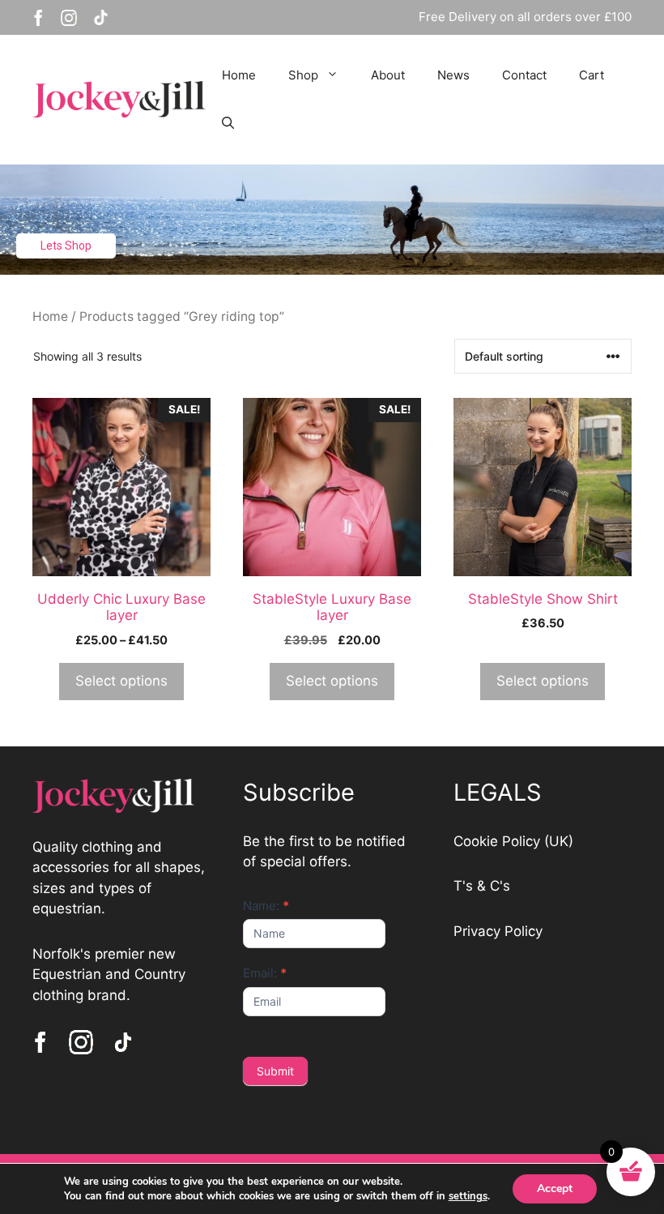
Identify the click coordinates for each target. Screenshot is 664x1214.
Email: (265, 973)
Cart (591, 75)
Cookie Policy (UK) (513, 841)
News (453, 75)
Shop (303, 75)
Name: (266, 905)
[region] (332, 220)
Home (239, 75)
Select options (121, 681)
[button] (228, 124)
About (388, 75)
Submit (275, 1071)
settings (468, 1196)
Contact (524, 75)
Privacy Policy (498, 931)
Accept (554, 1188)
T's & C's (481, 886)
